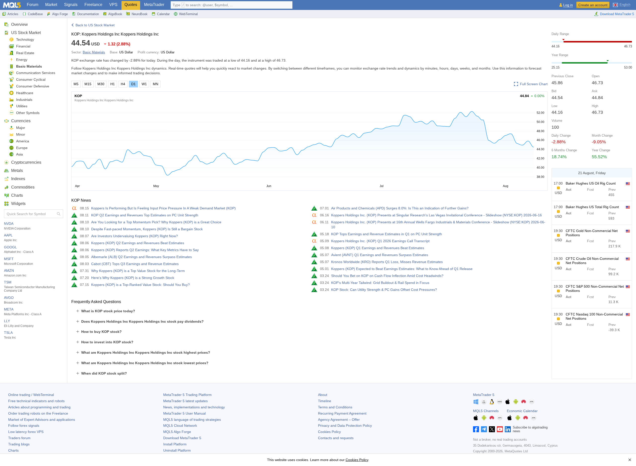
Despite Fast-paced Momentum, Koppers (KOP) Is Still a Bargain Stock (147, 229)
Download (182, 438)
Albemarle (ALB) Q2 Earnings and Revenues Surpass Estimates (141, 257)
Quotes (130, 4)
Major (20, 128)
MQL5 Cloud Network (180, 425)
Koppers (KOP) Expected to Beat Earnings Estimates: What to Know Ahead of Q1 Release (402, 269)
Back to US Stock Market (95, 25)
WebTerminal (188, 14)
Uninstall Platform (177, 450)
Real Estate (25, 53)
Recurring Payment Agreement (342, 413)
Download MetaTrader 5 (617, 14)
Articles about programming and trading (39, 407)
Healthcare (24, 93)
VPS (113, 4)
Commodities (23, 187)
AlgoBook (115, 14)
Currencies (21, 121)
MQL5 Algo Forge (177, 432)
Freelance (93, 4)
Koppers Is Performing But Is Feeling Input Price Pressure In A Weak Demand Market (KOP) (163, 208)
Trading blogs (19, 444)
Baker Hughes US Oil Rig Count (591, 183)
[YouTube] (500, 429)
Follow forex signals (23, 425)
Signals (71, 4)
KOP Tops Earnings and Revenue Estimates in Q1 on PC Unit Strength (386, 234)
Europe (22, 148)
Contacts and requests (336, 438)
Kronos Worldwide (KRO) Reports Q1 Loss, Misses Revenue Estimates (387, 262)
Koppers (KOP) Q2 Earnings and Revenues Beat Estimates (137, 243)
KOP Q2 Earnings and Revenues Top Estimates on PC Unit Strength (144, 215)
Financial (23, 46)
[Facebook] (476, 429)
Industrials (24, 100)
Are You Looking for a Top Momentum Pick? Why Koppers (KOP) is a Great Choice (156, 222)
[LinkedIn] (508, 429)
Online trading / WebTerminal (31, 395)
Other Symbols (28, 113)
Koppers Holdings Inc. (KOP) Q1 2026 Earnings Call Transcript (380, 241)
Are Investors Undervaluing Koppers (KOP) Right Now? (134, 236)
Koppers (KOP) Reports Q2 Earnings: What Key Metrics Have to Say (145, 250)
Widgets (18, 203)
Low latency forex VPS (25, 432)
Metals (17, 170)
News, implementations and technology (194, 407)
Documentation (88, 14)
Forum (32, 4)
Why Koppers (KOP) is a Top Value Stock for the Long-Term (138, 271)
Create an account (592, 5)
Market (51, 4)
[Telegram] (484, 429)
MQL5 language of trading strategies (192, 420)
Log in (568, 5)
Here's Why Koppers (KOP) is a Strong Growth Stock (132, 278)
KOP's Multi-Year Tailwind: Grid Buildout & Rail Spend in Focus (380, 283)
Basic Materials (29, 66)
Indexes (18, 179)
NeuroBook (140, 14)
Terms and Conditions (335, 407)
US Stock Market (26, 33)
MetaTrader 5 (483, 395)
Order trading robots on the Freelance (38, 413)
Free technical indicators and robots (36, 401)
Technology (25, 39)
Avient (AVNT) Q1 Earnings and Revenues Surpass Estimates (379, 255)
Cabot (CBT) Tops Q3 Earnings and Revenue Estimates (135, 264)
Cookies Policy (329, 432)
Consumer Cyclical (30, 79)
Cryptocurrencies (26, 162)
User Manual (184, 413)
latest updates (185, 401)
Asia (19, 154)
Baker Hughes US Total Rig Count (592, 207)
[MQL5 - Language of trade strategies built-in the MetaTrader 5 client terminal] (12, 5)
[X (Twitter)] (492, 429)
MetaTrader (154, 4)
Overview (19, 24)
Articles (12, 14)
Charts (17, 195)
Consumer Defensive (32, 86)
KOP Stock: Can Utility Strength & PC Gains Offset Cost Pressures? (384, 290)
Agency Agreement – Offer (339, 420)
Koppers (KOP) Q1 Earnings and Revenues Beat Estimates (377, 248)
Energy (21, 60)
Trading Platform (187, 395)
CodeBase (35, 14)
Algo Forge (60, 14)
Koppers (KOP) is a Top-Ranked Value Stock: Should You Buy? (140, 285)
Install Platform (175, 444)
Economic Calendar (522, 411)
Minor (20, 134)
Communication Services (35, 73)
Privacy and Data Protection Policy (345, 425)
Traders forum (19, 438)
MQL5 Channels (486, 411)
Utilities (21, 106)
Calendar (163, 14)
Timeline (324, 401)
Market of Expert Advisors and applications (41, 420)
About (322, 395)
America (22, 141)
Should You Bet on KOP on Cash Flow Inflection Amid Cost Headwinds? (387, 276)
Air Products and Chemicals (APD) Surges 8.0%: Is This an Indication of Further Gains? (400, 208)
